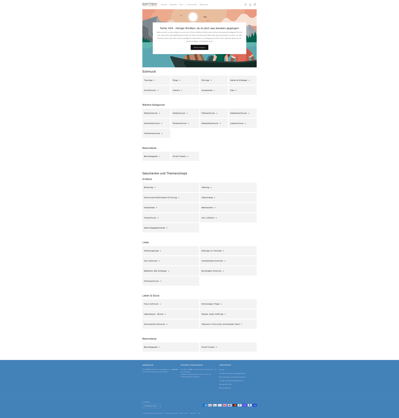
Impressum (193, 413)
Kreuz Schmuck (151, 304)
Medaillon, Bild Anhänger (155, 271)
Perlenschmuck (180, 123)
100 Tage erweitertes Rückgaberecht (231, 381)
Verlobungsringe (151, 251)
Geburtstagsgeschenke (154, 228)
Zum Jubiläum (207, 218)
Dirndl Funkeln (179, 156)
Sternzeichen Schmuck (154, 324)
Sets (232, 90)
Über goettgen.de (225, 388)
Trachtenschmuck (152, 133)
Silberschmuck (151, 113)
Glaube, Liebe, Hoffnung (212, 314)
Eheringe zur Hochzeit (211, 251)
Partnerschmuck (151, 281)
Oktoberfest (149, 207)
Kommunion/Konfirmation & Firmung (160, 197)
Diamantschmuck (152, 123)
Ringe (175, 80)
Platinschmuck (208, 113)
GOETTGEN (150, 413)
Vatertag (205, 187)
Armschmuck (150, 90)
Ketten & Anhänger (238, 80)
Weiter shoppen (199, 47)
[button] (182, 4)
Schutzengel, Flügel (210, 304)
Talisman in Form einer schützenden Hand (220, 324)
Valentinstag (207, 197)
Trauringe (148, 80)
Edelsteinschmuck (238, 113)
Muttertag (148, 187)
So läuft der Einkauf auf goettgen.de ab (232, 373)
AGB (199, 413)
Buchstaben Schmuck (211, 271)
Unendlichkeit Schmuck (212, 261)
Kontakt (222, 370)
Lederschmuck (237, 123)
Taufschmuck (150, 218)
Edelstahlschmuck (209, 123)
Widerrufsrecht (184, 413)
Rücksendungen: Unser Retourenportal (232, 377)
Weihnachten (207, 207)
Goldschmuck (179, 113)
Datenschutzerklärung (172, 413)
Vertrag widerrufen (225, 384)
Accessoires (206, 90)
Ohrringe (205, 80)
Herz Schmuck (150, 261)
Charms (176, 90)
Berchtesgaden (151, 156)
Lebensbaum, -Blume (153, 314)
